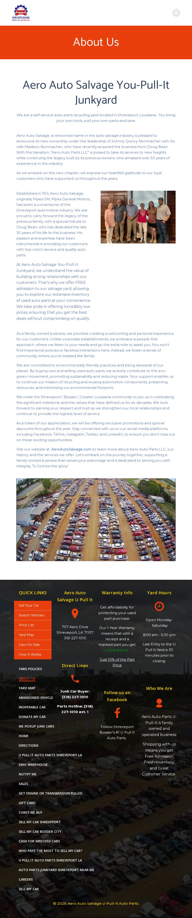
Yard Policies (30, 669)
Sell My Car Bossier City (40, 831)
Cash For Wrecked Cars (39, 841)
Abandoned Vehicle (36, 697)
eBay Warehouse (33, 764)
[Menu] (176, 13)
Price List (26, 625)
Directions (28, 745)
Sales (23, 783)
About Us (27, 678)
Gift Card (27, 803)
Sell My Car (29, 889)
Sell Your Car (29, 605)
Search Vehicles (31, 615)
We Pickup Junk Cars (36, 726)
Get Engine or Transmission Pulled (50, 793)
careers (26, 879)
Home (24, 736)
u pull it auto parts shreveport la (50, 755)
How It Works (30, 654)
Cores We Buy (30, 812)
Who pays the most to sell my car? (50, 850)
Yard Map (26, 635)
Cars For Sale (29, 645)
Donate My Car (32, 716)
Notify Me (28, 774)
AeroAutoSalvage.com (72, 449)
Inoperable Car (32, 707)
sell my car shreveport (40, 822)
